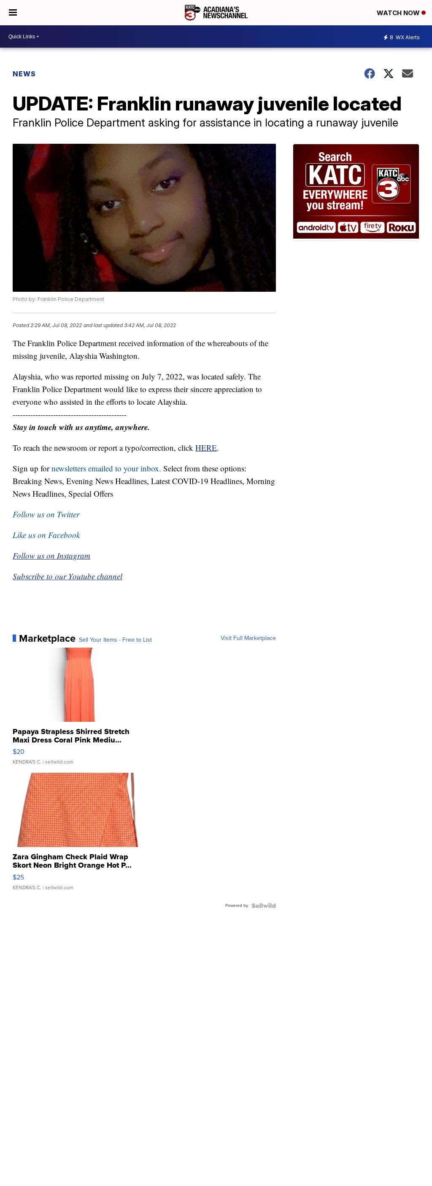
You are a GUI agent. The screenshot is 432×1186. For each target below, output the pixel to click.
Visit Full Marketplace (248, 638)
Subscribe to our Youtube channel (67, 576)
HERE (206, 447)
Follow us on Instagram (51, 555)
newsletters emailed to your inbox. (106, 468)
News (24, 74)
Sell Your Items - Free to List (115, 640)
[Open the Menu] (12, 12)
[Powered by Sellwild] (263, 906)
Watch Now (399, 13)
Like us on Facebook (46, 535)
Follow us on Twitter (46, 514)
